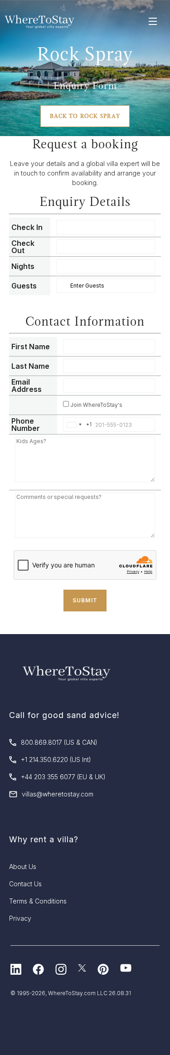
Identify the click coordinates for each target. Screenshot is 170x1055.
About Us (22, 866)
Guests (24, 285)
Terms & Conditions (38, 901)
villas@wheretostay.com (57, 794)
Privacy (20, 918)
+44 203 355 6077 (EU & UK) (63, 777)
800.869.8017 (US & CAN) (59, 742)
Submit (85, 600)
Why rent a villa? (43, 839)
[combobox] (77, 424)
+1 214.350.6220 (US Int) (56, 759)
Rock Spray (85, 54)
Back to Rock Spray (85, 116)
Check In (27, 227)
